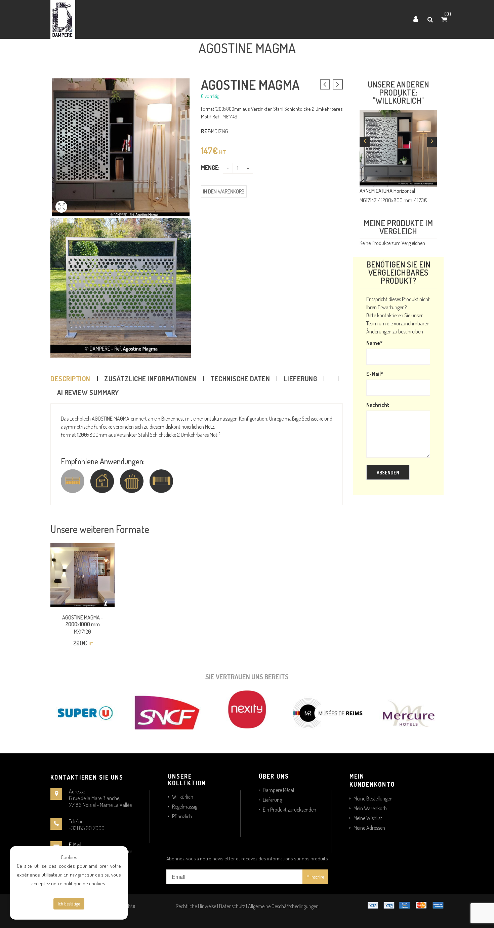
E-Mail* (374, 373)
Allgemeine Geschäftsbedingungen (283, 906)
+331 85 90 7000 (87, 828)
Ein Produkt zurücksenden (289, 809)
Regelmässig (184, 806)
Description (70, 378)
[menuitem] (230, 19)
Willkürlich (182, 796)
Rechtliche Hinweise (196, 906)
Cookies (69, 857)
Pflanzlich (182, 816)
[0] (445, 20)
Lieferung (300, 378)
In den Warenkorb (224, 191)
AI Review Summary (88, 392)
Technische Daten (240, 378)
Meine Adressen (369, 827)
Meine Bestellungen (373, 798)
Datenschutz (232, 906)
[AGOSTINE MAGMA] (61, 214)
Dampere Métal (278, 790)
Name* (374, 343)
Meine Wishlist (368, 818)
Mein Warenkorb (370, 808)
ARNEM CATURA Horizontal (387, 190)
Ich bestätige (69, 903)
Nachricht (377, 404)
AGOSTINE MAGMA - (82, 621)
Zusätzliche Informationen (150, 378)
